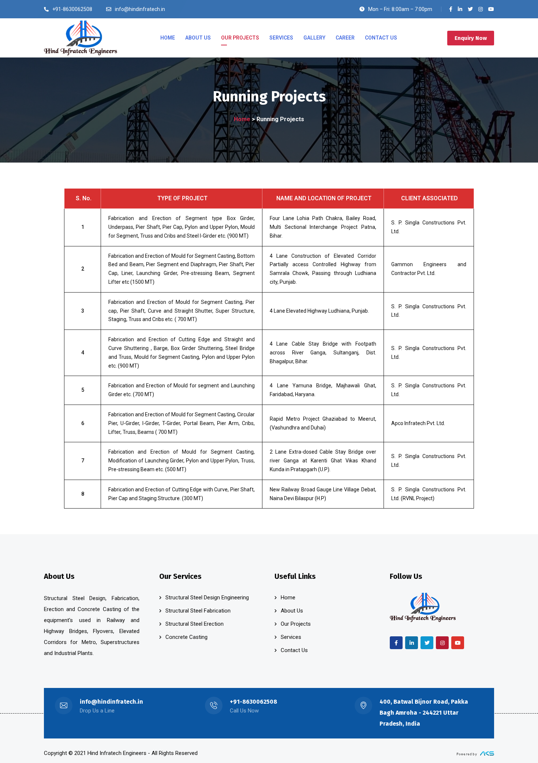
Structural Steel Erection (194, 624)
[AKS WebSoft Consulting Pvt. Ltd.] (475, 753)
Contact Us (294, 650)
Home (242, 119)
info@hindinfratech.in (111, 701)
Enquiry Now (471, 38)
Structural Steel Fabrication (198, 610)
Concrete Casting (186, 637)
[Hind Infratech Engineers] (80, 38)
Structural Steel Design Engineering (207, 597)
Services (291, 637)
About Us (292, 610)
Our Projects (296, 624)
